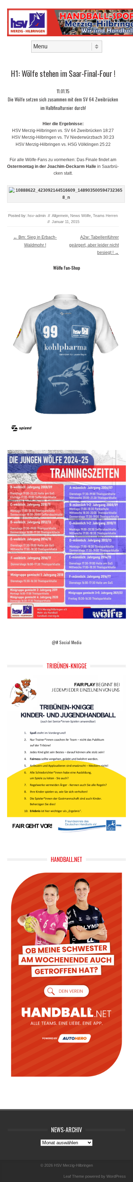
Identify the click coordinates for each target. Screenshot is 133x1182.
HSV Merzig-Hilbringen (73, 1165)
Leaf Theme (73, 1176)
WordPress (116, 1176)
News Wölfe (80, 215)
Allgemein (60, 215)
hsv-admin (37, 215)
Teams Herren (105, 215)
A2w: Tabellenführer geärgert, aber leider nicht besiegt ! (94, 245)
